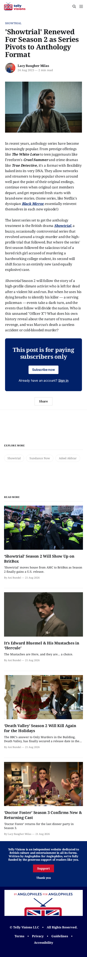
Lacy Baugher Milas (33, 65)
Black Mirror (32, 203)
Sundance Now (40, 458)
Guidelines (59, 936)
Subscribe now (43, 370)
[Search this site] (74, 6)
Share (43, 401)
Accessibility (43, 942)
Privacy (38, 936)
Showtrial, (63, 225)
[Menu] (81, 6)
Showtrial (13, 23)
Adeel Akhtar (68, 458)
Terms (19, 936)
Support (43, 868)
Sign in (63, 380)
